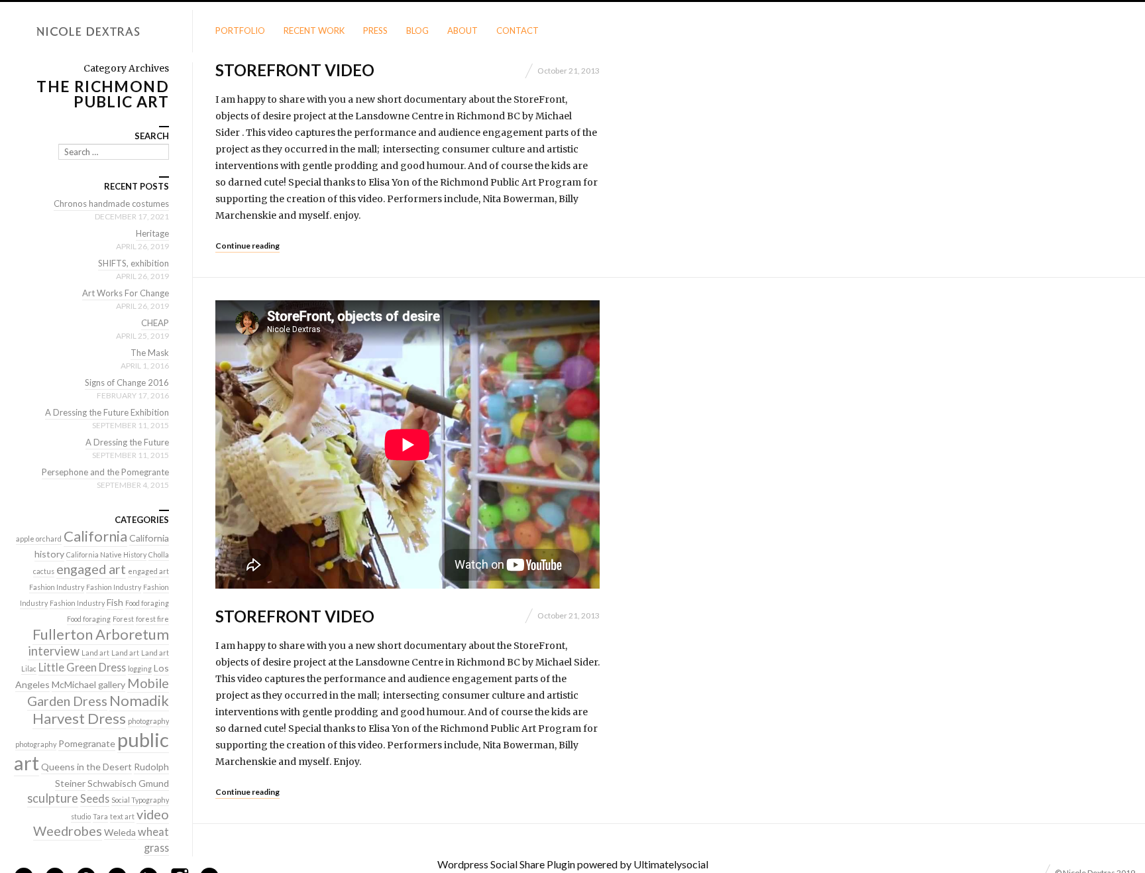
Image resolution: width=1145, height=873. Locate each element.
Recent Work (314, 30)
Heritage (152, 233)
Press (375, 30)
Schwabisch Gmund (128, 783)
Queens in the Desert (86, 766)
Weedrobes (67, 831)
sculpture (52, 798)
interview (54, 651)
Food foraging (147, 603)
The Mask (150, 352)
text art (122, 816)
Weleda (120, 832)
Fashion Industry (56, 587)
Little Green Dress (82, 667)
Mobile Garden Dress (98, 692)
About (462, 30)
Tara (100, 816)
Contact (517, 30)
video (152, 814)
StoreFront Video (294, 70)
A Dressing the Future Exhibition (107, 412)
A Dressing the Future (127, 442)
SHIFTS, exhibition (133, 263)
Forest (123, 618)
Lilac (28, 668)
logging (140, 668)
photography (148, 721)
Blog (417, 30)
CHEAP (155, 323)
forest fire (152, 618)
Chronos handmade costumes (111, 203)
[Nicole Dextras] (96, 32)
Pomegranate (86, 743)
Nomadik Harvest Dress (100, 709)
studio (81, 816)
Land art (95, 652)
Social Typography (140, 799)
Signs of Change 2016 (127, 382)
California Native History (106, 554)
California (95, 536)
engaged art (91, 569)
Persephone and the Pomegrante (105, 472)
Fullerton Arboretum (100, 634)
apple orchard (39, 538)
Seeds (94, 798)
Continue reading (247, 246)
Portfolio (240, 30)
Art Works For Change (125, 293)
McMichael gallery (88, 684)
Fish (115, 602)
